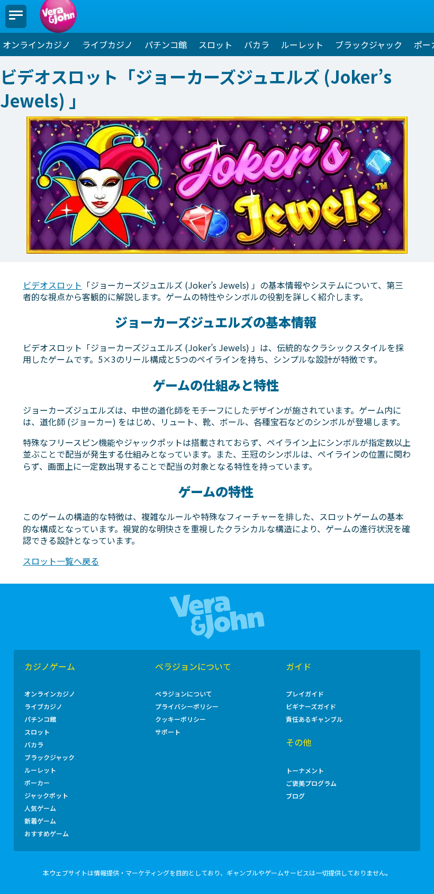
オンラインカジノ (36, 44)
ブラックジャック (368, 44)
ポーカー (37, 783)
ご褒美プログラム (311, 784)
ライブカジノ (107, 44)
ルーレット (302, 44)
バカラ (256, 44)
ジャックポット (46, 796)
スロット (215, 44)
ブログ (295, 796)
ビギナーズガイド (311, 707)
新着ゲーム (40, 821)
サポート (167, 732)
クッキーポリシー (180, 719)
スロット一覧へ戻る (61, 561)
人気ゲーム (40, 808)
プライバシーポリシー (187, 707)
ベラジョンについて (183, 694)
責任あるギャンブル (314, 719)
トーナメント (305, 771)
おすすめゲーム (46, 834)
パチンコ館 (165, 44)
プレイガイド (305, 694)
